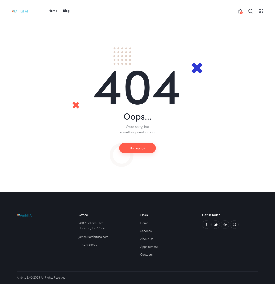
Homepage (137, 148)
